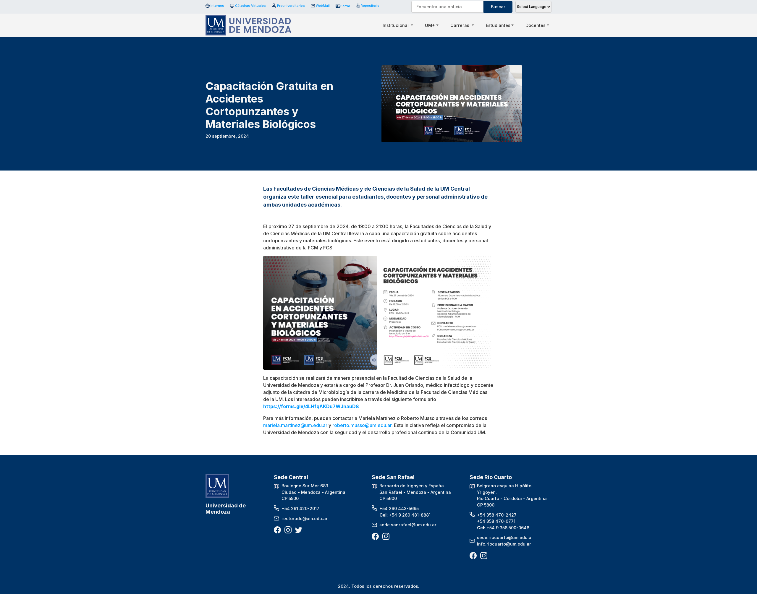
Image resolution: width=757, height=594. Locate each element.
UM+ (430, 25)
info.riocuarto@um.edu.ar (504, 543)
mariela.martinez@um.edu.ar (295, 425)
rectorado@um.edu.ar (305, 518)
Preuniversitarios (291, 6)
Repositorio (368, 6)
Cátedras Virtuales (250, 6)
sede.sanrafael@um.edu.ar (407, 524)
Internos (217, 6)
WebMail (323, 6)
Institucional (396, 25)
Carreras (460, 25)
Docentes (535, 25)
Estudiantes (498, 25)
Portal (345, 6)
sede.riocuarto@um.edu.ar (505, 537)
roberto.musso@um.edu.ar (362, 425)
